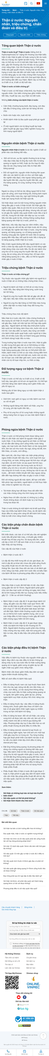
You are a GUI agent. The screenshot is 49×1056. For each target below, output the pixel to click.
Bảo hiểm (29, 965)
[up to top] (43, 1036)
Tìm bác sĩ (9, 965)
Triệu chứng (41, 35)
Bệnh (15, 10)
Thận (6, 815)
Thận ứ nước (25, 811)
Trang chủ (6, 10)
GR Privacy (24, 1037)
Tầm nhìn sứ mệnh (12, 958)
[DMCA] (24, 1025)
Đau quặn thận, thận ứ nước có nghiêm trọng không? (23, 834)
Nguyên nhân (25, 35)
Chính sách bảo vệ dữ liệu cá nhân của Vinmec (24, 1035)
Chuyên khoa (31, 958)
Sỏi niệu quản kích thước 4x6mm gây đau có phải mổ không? (23, 862)
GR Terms (24, 1040)
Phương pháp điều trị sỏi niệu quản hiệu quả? (20, 889)
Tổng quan (10, 35)
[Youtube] (19, 997)
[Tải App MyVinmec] (12, 982)
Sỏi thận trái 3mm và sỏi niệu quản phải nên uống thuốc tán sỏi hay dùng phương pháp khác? (24, 840)
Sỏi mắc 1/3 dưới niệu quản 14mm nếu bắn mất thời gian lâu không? (24, 847)
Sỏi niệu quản (38, 811)
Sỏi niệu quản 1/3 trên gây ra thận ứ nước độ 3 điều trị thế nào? (23, 855)
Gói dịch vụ (30, 961)
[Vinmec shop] (33, 982)
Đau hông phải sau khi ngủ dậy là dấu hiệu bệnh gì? (22, 876)
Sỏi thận (13, 811)
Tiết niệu (15, 815)
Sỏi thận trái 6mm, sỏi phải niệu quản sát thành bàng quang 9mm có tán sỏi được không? (23, 882)
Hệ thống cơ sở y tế (12, 961)
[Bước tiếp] (23, 1009)
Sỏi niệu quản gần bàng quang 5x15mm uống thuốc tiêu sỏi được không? (24, 870)
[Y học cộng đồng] (23, 1005)
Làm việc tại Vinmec (12, 968)
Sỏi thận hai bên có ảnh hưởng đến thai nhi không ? (22, 828)
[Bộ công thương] (24, 1019)
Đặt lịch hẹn (30, 968)
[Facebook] (24, 997)
